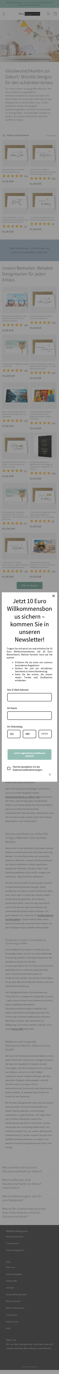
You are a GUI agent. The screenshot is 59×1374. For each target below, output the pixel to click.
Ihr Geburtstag (14, 726)
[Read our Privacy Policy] (50, 774)
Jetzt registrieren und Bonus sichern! (29, 754)
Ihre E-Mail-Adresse (18, 690)
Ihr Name (12, 708)
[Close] (53, 596)
